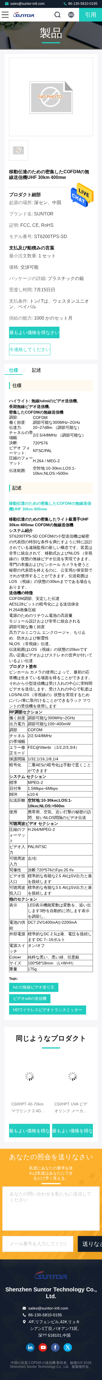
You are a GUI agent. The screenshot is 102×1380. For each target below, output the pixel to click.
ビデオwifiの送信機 (29, 998)
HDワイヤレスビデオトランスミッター (47, 1009)
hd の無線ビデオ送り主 (33, 987)
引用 (90, 15)
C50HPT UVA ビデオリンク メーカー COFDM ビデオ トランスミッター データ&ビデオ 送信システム (72, 1108)
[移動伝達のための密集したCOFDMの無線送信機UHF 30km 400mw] (51, 97)
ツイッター (67, 1347)
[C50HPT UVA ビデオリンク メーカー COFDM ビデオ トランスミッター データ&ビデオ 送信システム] (72, 1076)
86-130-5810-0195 (82, 4)
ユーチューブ (43, 1347)
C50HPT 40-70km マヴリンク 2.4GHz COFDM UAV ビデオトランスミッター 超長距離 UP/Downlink (29, 1108)
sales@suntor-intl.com (27, 4)
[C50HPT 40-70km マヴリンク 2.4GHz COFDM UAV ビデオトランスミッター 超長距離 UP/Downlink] (29, 1076)
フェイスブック (55, 1347)
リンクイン (30, 1347)
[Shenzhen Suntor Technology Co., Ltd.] (23, 15)
